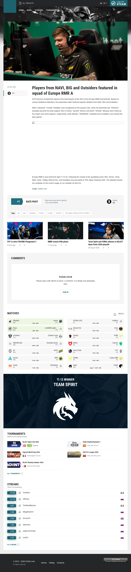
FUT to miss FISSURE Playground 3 (21, 241)
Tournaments (52, 10)
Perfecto (59, 213)
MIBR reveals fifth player (58, 241)
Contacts (60, 563)
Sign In (65, 292)
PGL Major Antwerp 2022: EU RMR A (77, 213)
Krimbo (41, 213)
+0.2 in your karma (51, 202)
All (115, 314)
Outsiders (32, 213)
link (79, 183)
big (18, 213)
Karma (44, 563)
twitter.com (42, 189)
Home (21, 10)
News (29, 10)
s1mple (50, 213)
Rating (51, 563)
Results (121, 314)
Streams (39, 10)
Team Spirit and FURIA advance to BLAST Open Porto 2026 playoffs (105, 243)
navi (24, 213)
